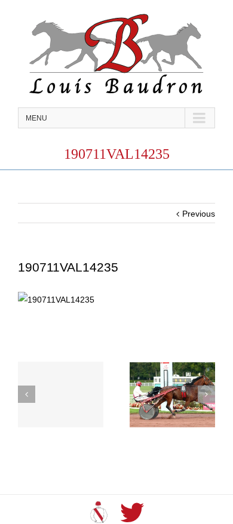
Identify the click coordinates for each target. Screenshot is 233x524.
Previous (198, 213)
